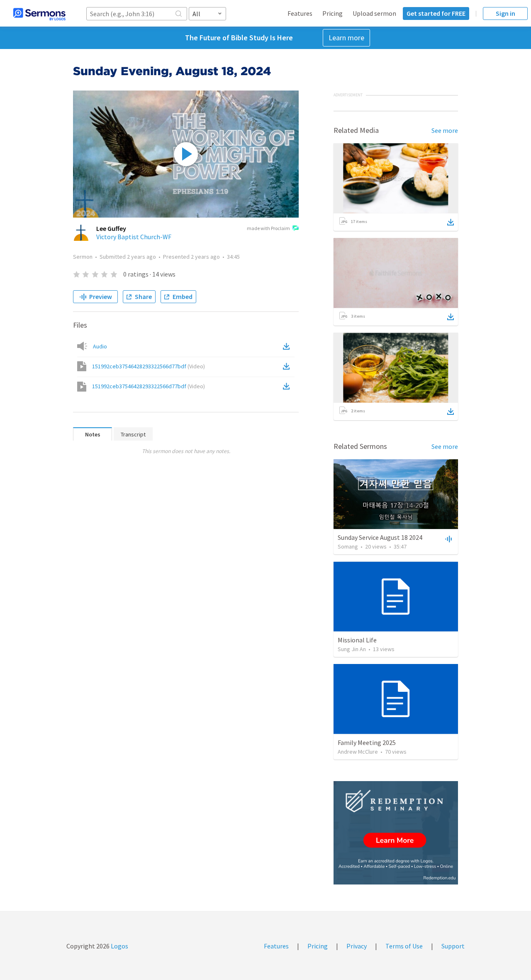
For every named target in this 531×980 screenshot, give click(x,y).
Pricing (332, 13)
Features (299, 13)
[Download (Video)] (288, 366)
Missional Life (357, 640)
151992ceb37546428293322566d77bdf (148, 366)
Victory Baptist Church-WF (133, 237)
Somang (348, 546)
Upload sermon (374, 13)
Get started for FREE (436, 13)
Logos (119, 946)
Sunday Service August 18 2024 (380, 537)
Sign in (505, 13)
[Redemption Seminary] (396, 832)
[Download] (450, 222)
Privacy (356, 946)
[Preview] (447, 538)
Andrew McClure (358, 751)
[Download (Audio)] (288, 346)
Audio (100, 346)
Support (453, 946)
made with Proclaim (268, 228)
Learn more (346, 37)
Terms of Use (404, 946)
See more (444, 130)
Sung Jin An (352, 649)
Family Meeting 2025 (367, 742)
